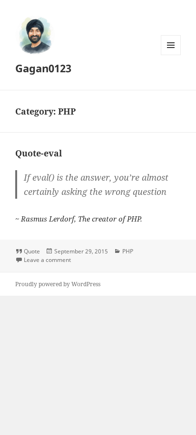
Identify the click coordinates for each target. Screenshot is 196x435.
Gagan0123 (43, 68)
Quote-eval (38, 153)
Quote (32, 251)
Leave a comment (47, 260)
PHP (127, 251)
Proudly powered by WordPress (57, 284)
